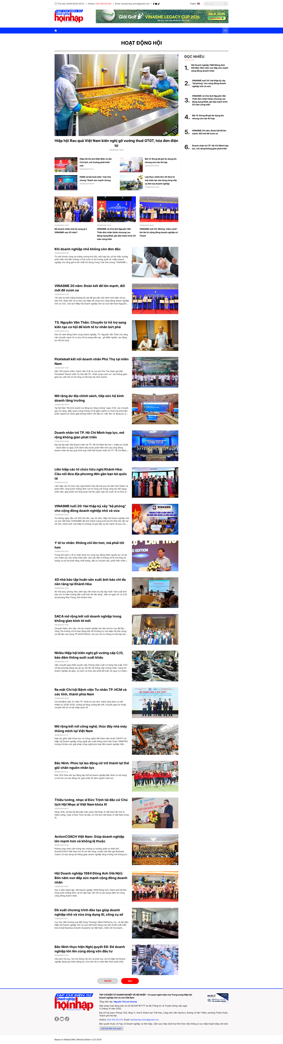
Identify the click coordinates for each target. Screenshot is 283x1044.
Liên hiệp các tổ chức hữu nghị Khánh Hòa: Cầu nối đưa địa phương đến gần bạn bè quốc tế (91, 473)
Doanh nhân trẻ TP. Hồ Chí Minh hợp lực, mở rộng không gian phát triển (210, 147)
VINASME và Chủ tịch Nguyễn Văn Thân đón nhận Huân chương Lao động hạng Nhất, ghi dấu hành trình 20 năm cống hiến (210, 100)
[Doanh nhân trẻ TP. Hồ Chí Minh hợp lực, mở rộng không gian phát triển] (155, 445)
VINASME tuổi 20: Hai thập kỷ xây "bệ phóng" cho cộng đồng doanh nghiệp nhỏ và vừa (209, 83)
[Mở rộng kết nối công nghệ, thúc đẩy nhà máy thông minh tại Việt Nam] (155, 739)
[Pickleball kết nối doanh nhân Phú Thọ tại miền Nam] (155, 372)
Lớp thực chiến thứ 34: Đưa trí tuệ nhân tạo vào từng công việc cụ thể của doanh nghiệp (161, 180)
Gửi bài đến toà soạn (111, 1028)
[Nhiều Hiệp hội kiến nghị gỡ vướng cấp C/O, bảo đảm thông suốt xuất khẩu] (155, 666)
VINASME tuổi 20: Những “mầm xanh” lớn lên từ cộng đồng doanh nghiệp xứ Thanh (159, 232)
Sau (130, 981)
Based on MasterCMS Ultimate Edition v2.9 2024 (78, 1039)
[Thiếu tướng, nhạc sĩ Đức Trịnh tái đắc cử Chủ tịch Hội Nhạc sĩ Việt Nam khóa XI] (155, 813)
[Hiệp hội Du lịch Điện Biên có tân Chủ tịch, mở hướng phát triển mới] (66, 164)
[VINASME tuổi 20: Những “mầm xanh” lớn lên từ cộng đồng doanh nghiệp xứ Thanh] (159, 209)
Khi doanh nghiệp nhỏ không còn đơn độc (88, 249)
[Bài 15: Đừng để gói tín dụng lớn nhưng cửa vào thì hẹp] (131, 164)
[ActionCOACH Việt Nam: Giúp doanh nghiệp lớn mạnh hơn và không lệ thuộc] (155, 849)
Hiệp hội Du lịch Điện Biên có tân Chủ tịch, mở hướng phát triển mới (96, 162)
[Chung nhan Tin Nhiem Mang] (217, 998)
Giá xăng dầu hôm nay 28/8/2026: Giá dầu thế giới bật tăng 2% (85, 30)
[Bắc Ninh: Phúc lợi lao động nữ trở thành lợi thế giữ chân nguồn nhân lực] (155, 776)
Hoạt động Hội (141, 43)
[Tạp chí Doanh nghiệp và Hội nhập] (154, 3)
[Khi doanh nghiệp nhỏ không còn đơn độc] (155, 262)
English (193, 4)
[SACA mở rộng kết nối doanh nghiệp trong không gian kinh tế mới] (155, 629)
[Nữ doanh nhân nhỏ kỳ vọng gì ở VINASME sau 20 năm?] (74, 209)
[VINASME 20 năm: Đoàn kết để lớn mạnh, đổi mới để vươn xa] (155, 299)
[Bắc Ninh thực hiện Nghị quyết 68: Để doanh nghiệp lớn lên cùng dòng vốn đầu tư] (155, 960)
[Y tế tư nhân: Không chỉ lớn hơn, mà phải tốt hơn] (155, 556)
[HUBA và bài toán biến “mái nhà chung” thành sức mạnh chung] (66, 182)
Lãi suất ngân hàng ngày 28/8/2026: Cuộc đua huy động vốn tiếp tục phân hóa (155, 30)
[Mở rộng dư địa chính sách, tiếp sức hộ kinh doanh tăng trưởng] (155, 409)
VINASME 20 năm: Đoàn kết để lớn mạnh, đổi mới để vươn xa (209, 132)
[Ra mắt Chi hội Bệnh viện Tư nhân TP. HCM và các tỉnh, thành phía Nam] (155, 702)
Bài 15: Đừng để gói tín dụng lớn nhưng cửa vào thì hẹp (208, 117)
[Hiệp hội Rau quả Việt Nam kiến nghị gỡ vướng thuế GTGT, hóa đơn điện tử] (116, 95)
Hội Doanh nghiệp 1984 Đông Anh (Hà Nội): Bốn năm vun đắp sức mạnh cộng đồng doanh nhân (91, 877)
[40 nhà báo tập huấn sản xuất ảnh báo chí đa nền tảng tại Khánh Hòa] (155, 592)
